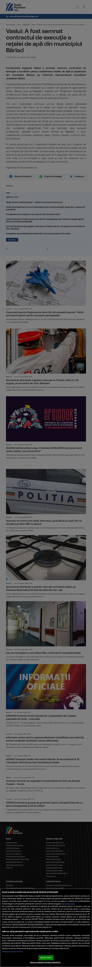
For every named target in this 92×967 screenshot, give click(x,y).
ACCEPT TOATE (46, 958)
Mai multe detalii (68, 904)
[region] (46, 928)
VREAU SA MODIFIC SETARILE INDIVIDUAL (45, 962)
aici (19, 919)
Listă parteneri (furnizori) (12, 951)
